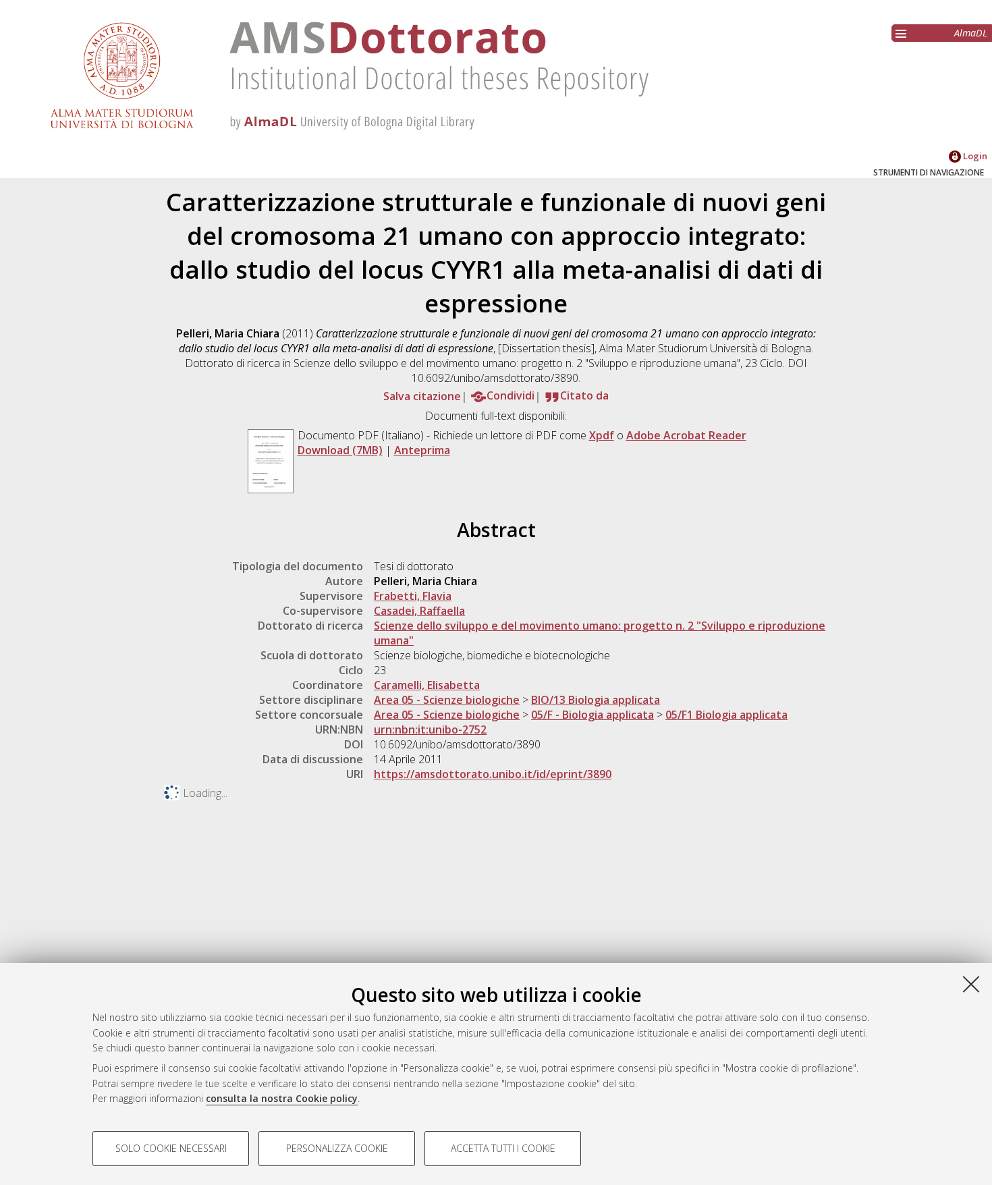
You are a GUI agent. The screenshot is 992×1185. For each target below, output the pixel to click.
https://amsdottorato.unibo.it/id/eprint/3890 (492, 774)
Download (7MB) (340, 450)
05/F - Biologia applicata (592, 714)
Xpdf (601, 435)
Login (974, 156)
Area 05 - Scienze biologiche (447, 699)
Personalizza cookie (337, 1148)
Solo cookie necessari (171, 1148)
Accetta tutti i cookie (503, 1148)
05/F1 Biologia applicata (726, 714)
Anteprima (422, 450)
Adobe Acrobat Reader (686, 435)
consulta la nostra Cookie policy (282, 1098)
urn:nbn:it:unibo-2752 (430, 729)
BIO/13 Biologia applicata (595, 699)
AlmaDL (970, 32)
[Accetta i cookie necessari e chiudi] (971, 984)
